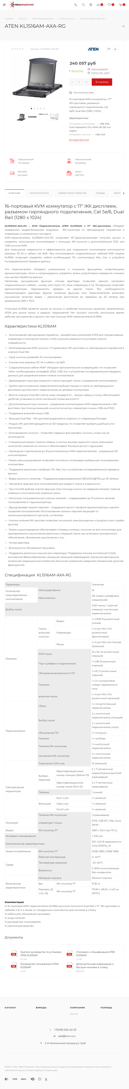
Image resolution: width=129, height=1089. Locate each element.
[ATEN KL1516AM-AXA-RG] (37, 78)
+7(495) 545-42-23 (65, 1030)
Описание (14, 193)
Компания (77, 1007)
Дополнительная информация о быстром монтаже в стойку (94, 966)
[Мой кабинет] (90, 4)
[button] (31, 108)
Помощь (106, 1007)
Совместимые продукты (72, 193)
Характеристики (39, 193)
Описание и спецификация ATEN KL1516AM (95, 954)
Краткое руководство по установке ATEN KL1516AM (41, 954)
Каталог (10, 1007)
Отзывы (100, 193)
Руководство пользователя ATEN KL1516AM (39, 966)
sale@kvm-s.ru (67, 1036)
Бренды (41, 1007)
